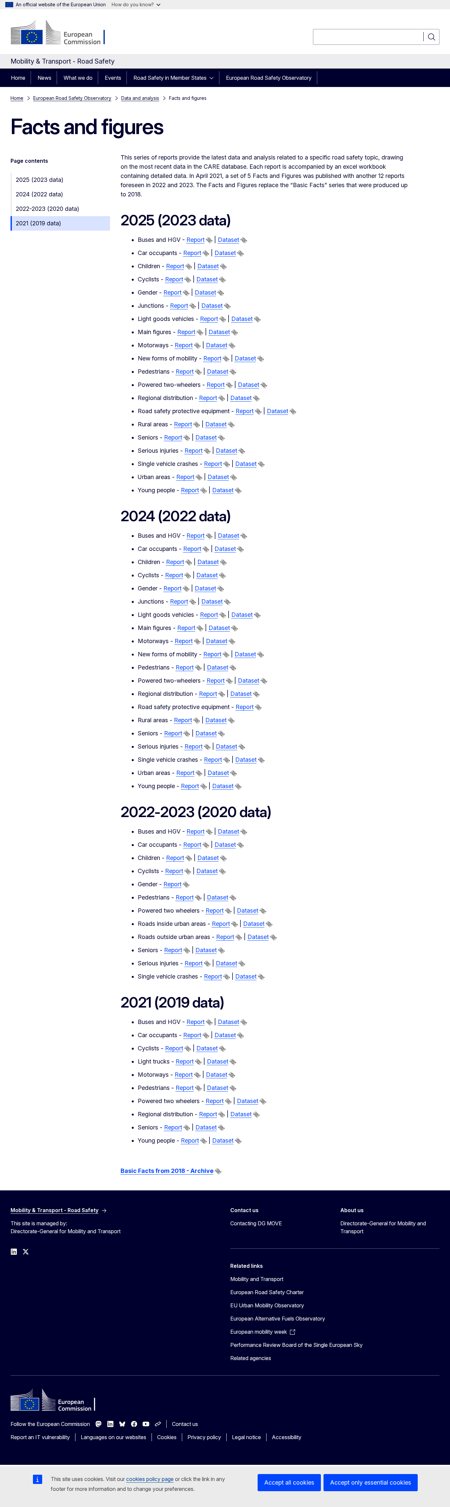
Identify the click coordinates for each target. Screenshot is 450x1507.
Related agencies (250, 1358)
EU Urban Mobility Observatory (267, 1305)
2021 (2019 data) (38, 223)
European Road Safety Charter (267, 1292)
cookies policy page (150, 1479)
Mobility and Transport (256, 1279)
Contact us (185, 1424)
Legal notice (246, 1437)
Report (195, 239)
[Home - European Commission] (64, 33)
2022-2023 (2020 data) (47, 208)
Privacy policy (204, 1437)
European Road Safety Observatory (269, 77)
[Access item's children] (213, 78)
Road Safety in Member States (170, 77)
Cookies (167, 1437)
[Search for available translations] (209, 240)
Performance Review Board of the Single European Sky (296, 1345)
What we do (78, 77)
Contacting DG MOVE (256, 1223)
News (44, 77)
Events (113, 77)
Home (18, 77)
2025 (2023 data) (39, 179)
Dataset (228, 239)
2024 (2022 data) (39, 194)
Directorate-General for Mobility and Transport (383, 1227)
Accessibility (286, 1437)
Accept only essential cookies (370, 1482)
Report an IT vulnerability (40, 1437)
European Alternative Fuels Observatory (277, 1318)
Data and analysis (140, 98)
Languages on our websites (113, 1437)
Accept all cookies (289, 1482)
